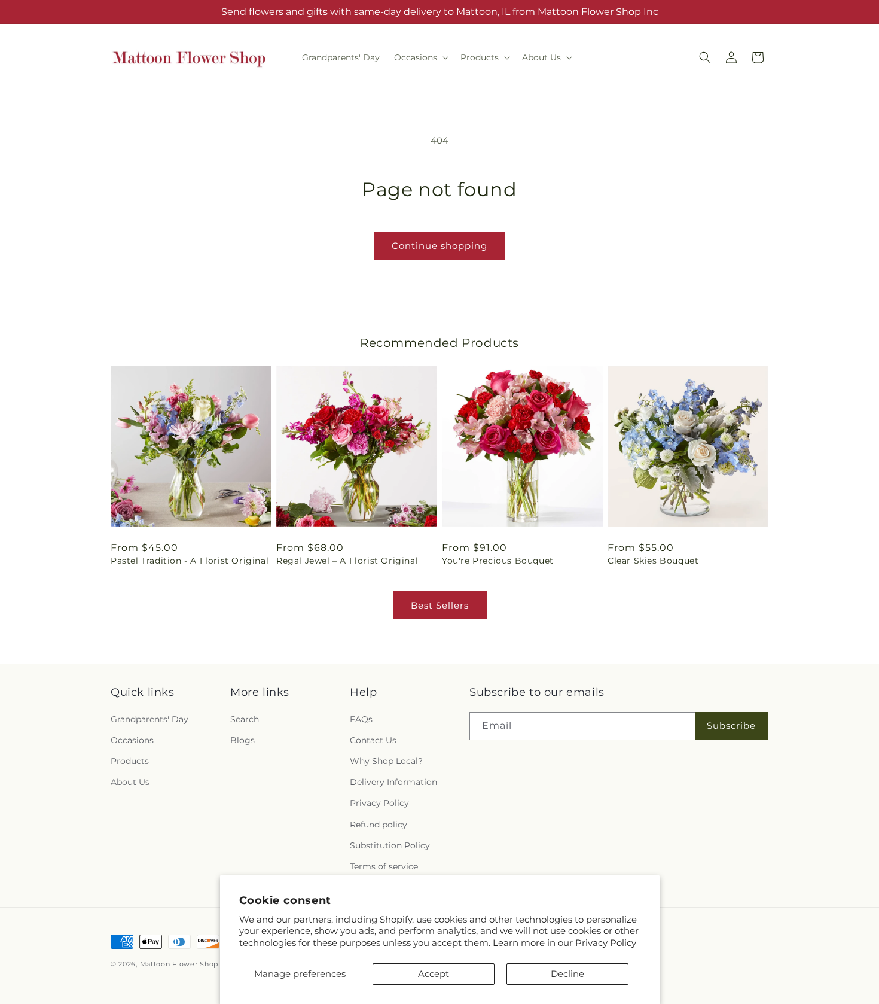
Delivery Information (393, 782)
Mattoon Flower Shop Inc (187, 964)
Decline (567, 973)
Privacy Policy (605, 942)
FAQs (361, 719)
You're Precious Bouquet (498, 560)
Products (130, 761)
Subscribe (731, 725)
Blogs (242, 740)
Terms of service (384, 866)
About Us (130, 782)
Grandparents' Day (149, 719)
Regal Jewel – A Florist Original (347, 560)
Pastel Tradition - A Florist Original (189, 560)
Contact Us (373, 740)
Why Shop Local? (386, 761)
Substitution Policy (390, 845)
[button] (420, 57)
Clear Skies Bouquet (653, 560)
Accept (433, 973)
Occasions (132, 740)
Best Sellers (440, 605)
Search (244, 719)
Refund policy (378, 824)
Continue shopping (439, 245)
